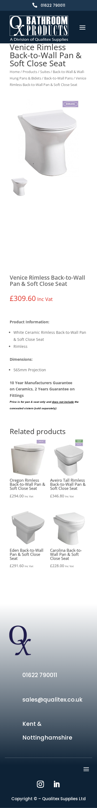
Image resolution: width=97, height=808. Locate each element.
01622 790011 (53, 5)
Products (30, 71)
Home (15, 71)
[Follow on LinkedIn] (57, 784)
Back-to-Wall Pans (58, 78)
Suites (45, 71)
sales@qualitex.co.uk (52, 699)
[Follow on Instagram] (40, 784)
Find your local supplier (48, 249)
